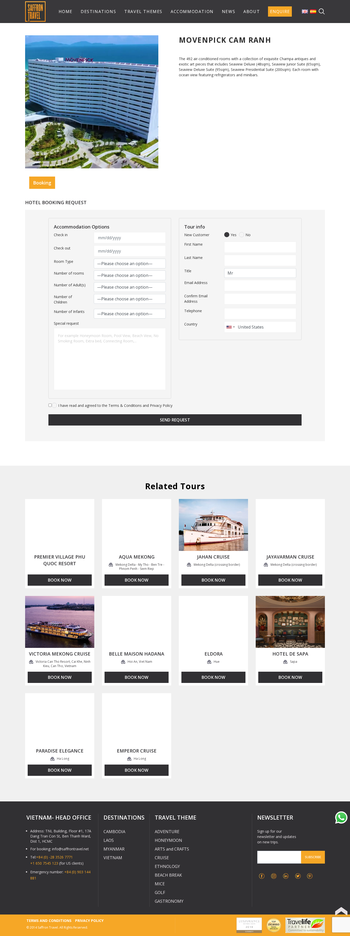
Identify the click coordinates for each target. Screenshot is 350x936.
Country (190, 324)
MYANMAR (114, 849)
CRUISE (162, 858)
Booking (42, 183)
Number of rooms (69, 273)
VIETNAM (113, 858)
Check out (62, 248)
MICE (160, 884)
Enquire (280, 11)
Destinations (98, 11)
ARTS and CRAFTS (172, 849)
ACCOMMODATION (192, 11)
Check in (61, 234)
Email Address (196, 282)
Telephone (193, 310)
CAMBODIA (114, 831)
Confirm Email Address (196, 298)
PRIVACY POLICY (89, 920)
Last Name (193, 257)
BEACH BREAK (168, 875)
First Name (193, 244)
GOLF (160, 892)
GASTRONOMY (169, 901)
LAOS (109, 840)
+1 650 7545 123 (44, 863)
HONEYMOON (168, 840)
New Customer (196, 234)
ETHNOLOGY (167, 866)
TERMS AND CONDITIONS (48, 920)
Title (187, 270)
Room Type (63, 261)
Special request (66, 323)
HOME (66, 11)
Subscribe (313, 857)
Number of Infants (69, 311)
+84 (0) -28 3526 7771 (54, 857)
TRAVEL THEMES (143, 11)
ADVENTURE (167, 831)
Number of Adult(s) (70, 284)
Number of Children (63, 299)
